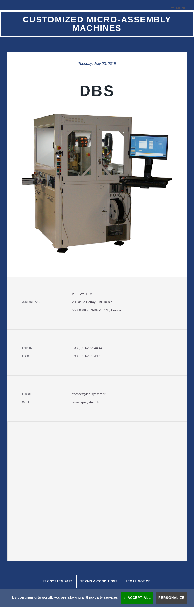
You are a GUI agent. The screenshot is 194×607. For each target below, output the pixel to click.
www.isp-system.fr (85, 402)
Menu (181, 8)
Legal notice (138, 581)
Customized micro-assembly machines (97, 24)
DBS (97, 91)
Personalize (171, 598)
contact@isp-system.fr (88, 394)
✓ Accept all (137, 598)
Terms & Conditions (99, 581)
